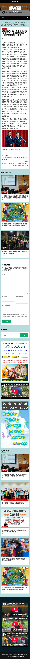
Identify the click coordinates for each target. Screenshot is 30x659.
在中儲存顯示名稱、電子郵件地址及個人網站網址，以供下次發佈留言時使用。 (15, 315)
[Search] (27, 17)
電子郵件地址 (20, 297)
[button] (2, 18)
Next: (15, 164)
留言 (4, 274)
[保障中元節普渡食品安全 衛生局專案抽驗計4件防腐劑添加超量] (15, 547)
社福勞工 (4, 499)
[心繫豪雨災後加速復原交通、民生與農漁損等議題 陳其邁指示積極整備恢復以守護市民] (15, 184)
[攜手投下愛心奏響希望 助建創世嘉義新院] (15, 491)
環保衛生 (4, 526)
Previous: (14, 157)
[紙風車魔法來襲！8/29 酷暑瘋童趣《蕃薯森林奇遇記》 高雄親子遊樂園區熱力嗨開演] (15, 212)
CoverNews (13, 656)
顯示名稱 (5, 296)
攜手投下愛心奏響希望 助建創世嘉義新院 (13, 503)
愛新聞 (15, 8)
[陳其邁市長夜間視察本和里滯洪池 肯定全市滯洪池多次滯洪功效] (15, 240)
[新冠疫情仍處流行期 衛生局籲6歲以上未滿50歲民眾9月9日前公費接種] (15, 518)
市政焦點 (4, 29)
